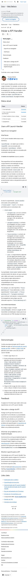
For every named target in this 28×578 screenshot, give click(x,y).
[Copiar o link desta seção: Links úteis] (11, 476)
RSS (2, 565)
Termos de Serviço (5, 571)
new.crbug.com (5, 443)
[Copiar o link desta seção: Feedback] (10, 399)
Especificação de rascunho (11, 482)
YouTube (3, 560)
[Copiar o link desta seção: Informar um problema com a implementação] (13, 434)
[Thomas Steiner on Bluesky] (14, 79)
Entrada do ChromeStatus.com (12, 494)
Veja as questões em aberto (7, 537)
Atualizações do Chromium (7, 544)
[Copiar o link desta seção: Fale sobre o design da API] (20, 409)
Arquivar (3, 549)
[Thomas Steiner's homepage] (17, 79)
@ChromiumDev (17, 467)
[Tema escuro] (23, 187)
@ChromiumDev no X (6, 557)
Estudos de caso (5, 546)
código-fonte (20, 348)
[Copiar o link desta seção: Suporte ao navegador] (18, 131)
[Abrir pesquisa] (15, 2)
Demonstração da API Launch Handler (14, 485)
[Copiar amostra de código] (25, 187)
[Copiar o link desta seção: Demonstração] (14, 340)
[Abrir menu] (2, 2)
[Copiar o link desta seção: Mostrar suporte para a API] (21, 452)
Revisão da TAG (8, 499)
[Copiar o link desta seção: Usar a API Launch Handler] (24, 126)
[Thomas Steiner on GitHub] (8, 79)
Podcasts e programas (6, 551)
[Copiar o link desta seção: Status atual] (12, 101)
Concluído (23, 109)
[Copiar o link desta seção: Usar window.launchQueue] (17, 305)
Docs (3, 6)
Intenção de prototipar (10, 502)
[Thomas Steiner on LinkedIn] (10, 79)
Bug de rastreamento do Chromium (14, 491)
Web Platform (12, 6)
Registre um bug (5, 535)
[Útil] (8, 27)
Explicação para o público (11, 480)
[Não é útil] (10, 27)
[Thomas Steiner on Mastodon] (12, 79)
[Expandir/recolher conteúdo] (12, 39)
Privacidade (14, 571)
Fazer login (23, 1)
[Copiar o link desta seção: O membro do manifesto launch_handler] (2, 158)
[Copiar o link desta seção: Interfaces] (9, 135)
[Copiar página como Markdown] (7, 34)
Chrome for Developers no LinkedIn (9, 562)
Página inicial (4, 24)
